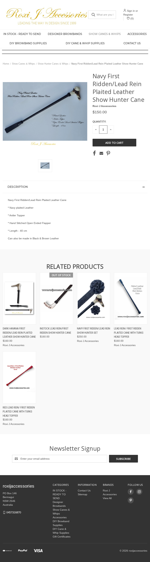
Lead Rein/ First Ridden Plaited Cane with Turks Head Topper (128, 332)
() (132, 18)
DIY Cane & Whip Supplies (85, 43)
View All (107, 498)
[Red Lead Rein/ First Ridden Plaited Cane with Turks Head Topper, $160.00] (19, 377)
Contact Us (132, 43)
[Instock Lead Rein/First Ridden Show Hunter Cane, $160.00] (56, 298)
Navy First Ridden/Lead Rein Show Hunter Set (93, 330)
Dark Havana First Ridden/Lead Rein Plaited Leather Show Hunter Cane (19, 332)
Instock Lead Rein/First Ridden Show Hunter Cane (55, 330)
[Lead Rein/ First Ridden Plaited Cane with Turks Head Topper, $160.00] (131, 298)
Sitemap (82, 494)
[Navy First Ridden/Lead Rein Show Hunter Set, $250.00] (94, 298)
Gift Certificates (61, 536)
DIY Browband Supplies (28, 43)
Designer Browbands (65, 34)
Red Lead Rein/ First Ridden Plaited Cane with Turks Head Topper (19, 411)
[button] (75, 187)
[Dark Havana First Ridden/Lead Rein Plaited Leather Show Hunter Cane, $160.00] (19, 298)
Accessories (60, 517)
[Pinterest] (108, 153)
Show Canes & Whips (105, 34)
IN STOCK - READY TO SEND (22, 34)
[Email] (101, 153)
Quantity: (99, 121)
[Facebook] (94, 153)
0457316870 (13, 512)
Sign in (131, 10)
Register (128, 14)
